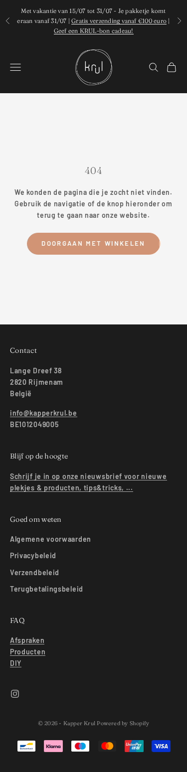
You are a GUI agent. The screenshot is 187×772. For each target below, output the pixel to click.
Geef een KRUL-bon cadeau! (94, 30)
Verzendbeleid (34, 572)
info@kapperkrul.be (43, 413)
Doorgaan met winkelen (93, 243)
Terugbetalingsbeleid (46, 589)
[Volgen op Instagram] (15, 694)
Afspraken (27, 640)
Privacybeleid (33, 555)
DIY (15, 663)
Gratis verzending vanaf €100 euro (119, 20)
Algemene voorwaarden (50, 539)
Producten (27, 651)
